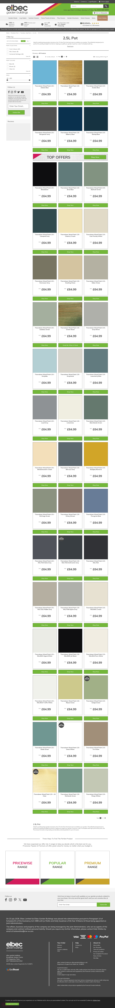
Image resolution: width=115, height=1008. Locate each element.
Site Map (95, 958)
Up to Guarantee (47, 24)
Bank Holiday (102, 18)
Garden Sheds (12, 18)
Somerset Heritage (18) (16, 54)
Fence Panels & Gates (48, 18)
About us (76, 1)
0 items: (105, 1)
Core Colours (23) (14, 49)
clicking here (96, 1000)
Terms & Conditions (98, 949)
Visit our (101, 13)
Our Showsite (97, 947)
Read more (70, 46)
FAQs (76, 947)
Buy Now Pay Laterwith (63, 24)
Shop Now (44, 103)
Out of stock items (12, 41)
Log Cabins (22, 18)
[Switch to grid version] (34, 57)
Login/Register (93, 1)
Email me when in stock (70, 345)
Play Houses (61, 18)
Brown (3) (12, 66)
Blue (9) (11, 64)
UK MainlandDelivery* (11, 24)
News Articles (97, 956)
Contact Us (78, 945)
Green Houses (85, 18)
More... (94, 18)
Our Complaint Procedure (100, 953)
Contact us (84, 1)
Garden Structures (73, 18)
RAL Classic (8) (13, 51)
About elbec (96, 945)
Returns (59, 947)
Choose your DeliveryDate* (29, 24)
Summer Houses (34, 18)
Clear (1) (12, 69)
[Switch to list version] (37, 57)
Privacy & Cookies (98, 951)
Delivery (59, 945)
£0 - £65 (9, 78)
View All (28, 56)
